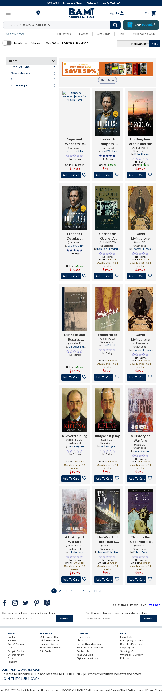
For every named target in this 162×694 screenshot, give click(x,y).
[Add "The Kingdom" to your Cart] (140, 175)
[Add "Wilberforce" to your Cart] (107, 377)
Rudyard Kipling (74, 436)
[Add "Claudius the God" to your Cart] (140, 579)
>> (107, 591)
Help (122, 34)
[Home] (81, 13)
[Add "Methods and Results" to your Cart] (74, 377)
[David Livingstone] (140, 208)
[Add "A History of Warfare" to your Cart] (140, 478)
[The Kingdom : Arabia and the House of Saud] (140, 113)
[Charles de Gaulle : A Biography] (107, 208)
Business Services (50, 644)
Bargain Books (16, 651)
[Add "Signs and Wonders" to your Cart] (74, 175)
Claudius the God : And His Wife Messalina (140, 539)
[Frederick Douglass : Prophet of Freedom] (107, 113)
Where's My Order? (131, 654)
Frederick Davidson (111, 250)
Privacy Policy (154, 690)
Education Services (50, 647)
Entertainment (16, 654)
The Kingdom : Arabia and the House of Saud (140, 141)
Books (11, 637)
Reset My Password (131, 644)
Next (97, 591)
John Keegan (141, 451)
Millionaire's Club (144, 34)
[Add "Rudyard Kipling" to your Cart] (74, 478)
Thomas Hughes (141, 248)
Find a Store (83, 637)
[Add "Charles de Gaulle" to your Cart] (107, 276)
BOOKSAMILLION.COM (76, 690)
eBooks (12, 640)
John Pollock (108, 345)
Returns (124, 658)
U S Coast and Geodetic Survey (74, 348)
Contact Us (83, 651)
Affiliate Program (49, 640)
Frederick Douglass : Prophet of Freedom (107, 141)
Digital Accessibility (87, 658)
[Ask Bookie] (141, 25)
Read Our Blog (85, 654)
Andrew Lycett (76, 446)
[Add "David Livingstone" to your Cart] (140, 276)
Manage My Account (131, 640)
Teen (10, 647)
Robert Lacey (141, 154)
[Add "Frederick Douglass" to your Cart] (107, 175)
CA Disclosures (136, 690)
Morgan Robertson (108, 552)
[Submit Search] (115, 25)
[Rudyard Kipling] (74, 410)
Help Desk (126, 637)
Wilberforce (107, 335)
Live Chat (153, 605)
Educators (64, 34)
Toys (10, 658)
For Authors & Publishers (91, 647)
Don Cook (102, 248)
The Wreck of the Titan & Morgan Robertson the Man (107, 539)
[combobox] (64, 25)
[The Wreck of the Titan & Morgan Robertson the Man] (107, 511)
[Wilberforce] (107, 309)
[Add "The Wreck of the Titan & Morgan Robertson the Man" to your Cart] (107, 579)
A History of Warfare (140, 438)
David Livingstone (140, 236)
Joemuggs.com (100, 690)
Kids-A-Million (16, 644)
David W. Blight (109, 151)
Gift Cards (103, 34)
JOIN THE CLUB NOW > (20, 678)
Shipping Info (127, 651)
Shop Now (107, 80)
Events (83, 34)
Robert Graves (141, 552)
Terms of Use (118, 690)
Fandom (12, 661)
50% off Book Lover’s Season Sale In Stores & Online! (83, 3)
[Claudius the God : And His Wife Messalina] (140, 511)
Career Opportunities (89, 644)
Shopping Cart (128, 647)
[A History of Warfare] (140, 410)
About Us (82, 640)
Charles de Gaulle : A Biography (107, 236)
